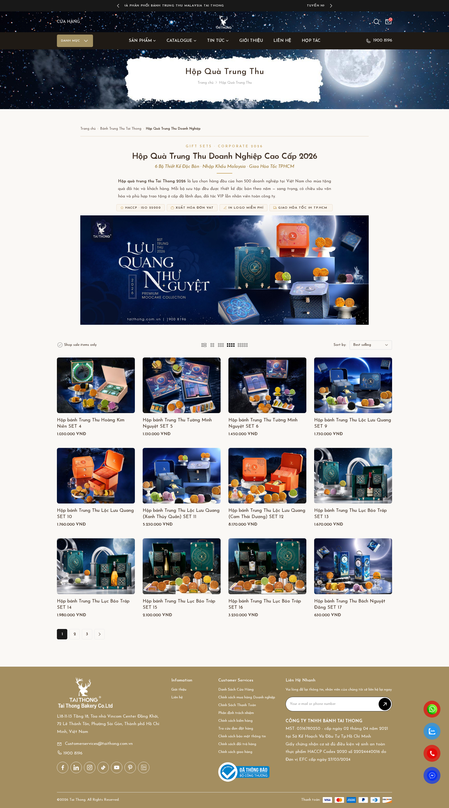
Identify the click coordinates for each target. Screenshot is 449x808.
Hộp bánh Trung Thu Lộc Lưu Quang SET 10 (95, 513)
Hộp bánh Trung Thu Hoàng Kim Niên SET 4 (90, 423)
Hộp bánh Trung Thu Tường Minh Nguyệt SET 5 (177, 423)
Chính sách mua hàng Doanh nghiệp (246, 697)
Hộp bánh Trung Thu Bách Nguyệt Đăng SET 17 (349, 604)
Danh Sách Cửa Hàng (236, 690)
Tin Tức (215, 41)
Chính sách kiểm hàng (235, 721)
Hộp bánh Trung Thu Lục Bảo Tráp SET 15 (179, 604)
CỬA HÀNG (68, 22)
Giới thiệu (251, 41)
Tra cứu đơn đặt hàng (235, 729)
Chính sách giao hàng (235, 752)
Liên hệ (282, 41)
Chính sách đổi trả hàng (237, 744)
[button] (118, 6)
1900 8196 (382, 40)
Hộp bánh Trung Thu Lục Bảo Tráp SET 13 (350, 513)
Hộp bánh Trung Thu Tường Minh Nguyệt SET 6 (263, 423)
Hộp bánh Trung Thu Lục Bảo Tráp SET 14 (93, 604)
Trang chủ (205, 83)
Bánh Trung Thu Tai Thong (120, 128)
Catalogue (179, 41)
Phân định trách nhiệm (236, 713)
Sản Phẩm (140, 41)
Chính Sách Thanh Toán (237, 705)
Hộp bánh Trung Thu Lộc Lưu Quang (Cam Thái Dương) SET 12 (266, 513)
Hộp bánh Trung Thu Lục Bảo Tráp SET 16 (264, 604)
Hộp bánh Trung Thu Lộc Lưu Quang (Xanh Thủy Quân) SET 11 (181, 513)
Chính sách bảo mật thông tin (242, 736)
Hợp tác (311, 41)
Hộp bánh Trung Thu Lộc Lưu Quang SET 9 (352, 423)
